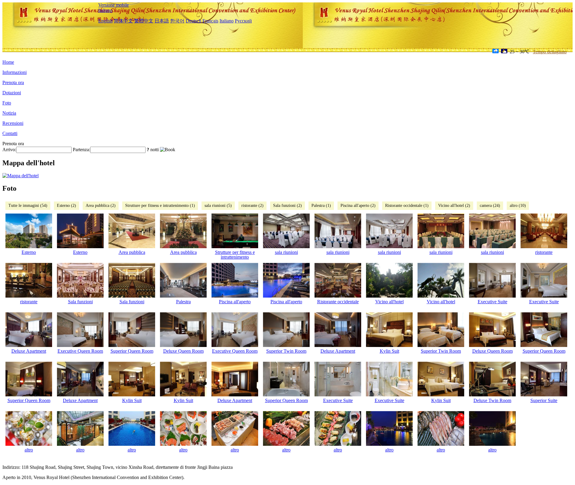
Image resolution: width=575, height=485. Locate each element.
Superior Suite (543, 400)
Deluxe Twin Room (492, 400)
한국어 (177, 20)
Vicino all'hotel (389, 301)
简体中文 (123, 20)
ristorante (544, 252)
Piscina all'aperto (235, 301)
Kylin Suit (389, 351)
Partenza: (81, 149)
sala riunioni (286, 252)
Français (210, 20)
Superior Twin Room (286, 351)
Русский (243, 20)
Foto (6, 102)
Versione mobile (113, 4)
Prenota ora (13, 82)
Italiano (105, 10)
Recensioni (12, 123)
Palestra (183, 301)
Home (8, 62)
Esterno (29, 252)
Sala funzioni (80, 301)
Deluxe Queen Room (183, 351)
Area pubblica (132, 252)
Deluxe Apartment (28, 351)
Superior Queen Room (132, 351)
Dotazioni (11, 92)
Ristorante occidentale (338, 301)
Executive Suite (492, 301)
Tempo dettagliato (550, 51)
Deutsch (193, 20)
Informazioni (14, 72)
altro (29, 449)
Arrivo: (9, 149)
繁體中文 (143, 20)
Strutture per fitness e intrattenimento (235, 255)
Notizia (9, 113)
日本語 (162, 20)
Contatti (9, 133)
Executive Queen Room (80, 351)
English (105, 20)
